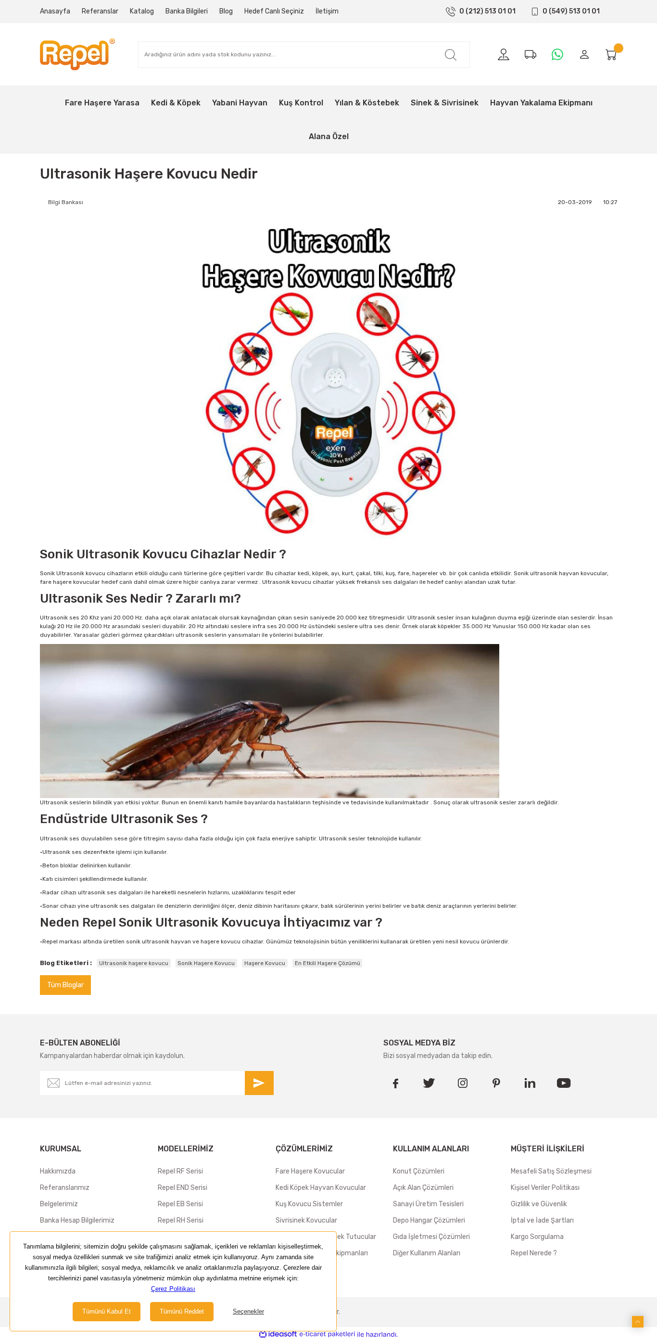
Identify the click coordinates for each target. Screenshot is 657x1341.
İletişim (327, 11)
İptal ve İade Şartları (542, 1220)
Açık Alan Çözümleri (423, 1188)
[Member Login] (584, 54)
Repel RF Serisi (180, 1171)
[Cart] (611, 54)
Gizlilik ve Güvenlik (539, 1204)
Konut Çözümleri (418, 1171)
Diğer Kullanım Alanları (426, 1253)
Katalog (142, 11)
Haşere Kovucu (264, 963)
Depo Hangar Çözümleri (429, 1220)
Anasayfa (55, 11)
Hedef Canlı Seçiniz (274, 11)
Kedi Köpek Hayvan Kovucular (321, 1188)
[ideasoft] (278, 1334)
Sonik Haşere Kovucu (206, 963)
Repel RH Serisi (180, 1220)
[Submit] (259, 1083)
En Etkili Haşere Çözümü (327, 963)
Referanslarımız (64, 1188)
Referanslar (100, 11)
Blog (226, 11)
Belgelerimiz (59, 1204)
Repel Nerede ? (534, 1253)
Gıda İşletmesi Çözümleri (431, 1237)
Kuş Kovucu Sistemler (309, 1204)
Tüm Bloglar (65, 985)
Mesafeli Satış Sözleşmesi (551, 1171)
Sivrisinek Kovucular (306, 1220)
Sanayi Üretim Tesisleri (428, 1204)
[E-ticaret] (327, 1334)
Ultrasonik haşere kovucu (133, 963)
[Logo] (77, 54)
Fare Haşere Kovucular (310, 1171)
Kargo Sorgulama (537, 1237)
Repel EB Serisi (180, 1204)
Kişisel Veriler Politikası (545, 1188)
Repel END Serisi (182, 1188)
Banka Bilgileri (186, 11)
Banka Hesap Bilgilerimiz (77, 1220)
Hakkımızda (58, 1171)
